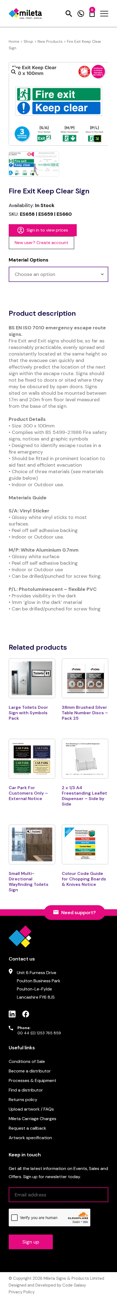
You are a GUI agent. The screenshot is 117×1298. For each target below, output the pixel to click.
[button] (14, 72)
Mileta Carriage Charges (32, 1118)
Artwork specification (30, 1138)
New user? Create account (41, 242)
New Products (50, 41)
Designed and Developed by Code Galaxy (47, 1285)
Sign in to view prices (47, 230)
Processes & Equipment (32, 1080)
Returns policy (23, 1099)
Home (14, 41)
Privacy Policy (22, 1292)
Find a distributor (26, 1090)
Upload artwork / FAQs (31, 1109)
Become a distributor (30, 1071)
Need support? (78, 912)
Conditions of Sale (27, 1061)
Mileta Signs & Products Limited (74, 1278)
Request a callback (27, 1128)
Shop (28, 41)
